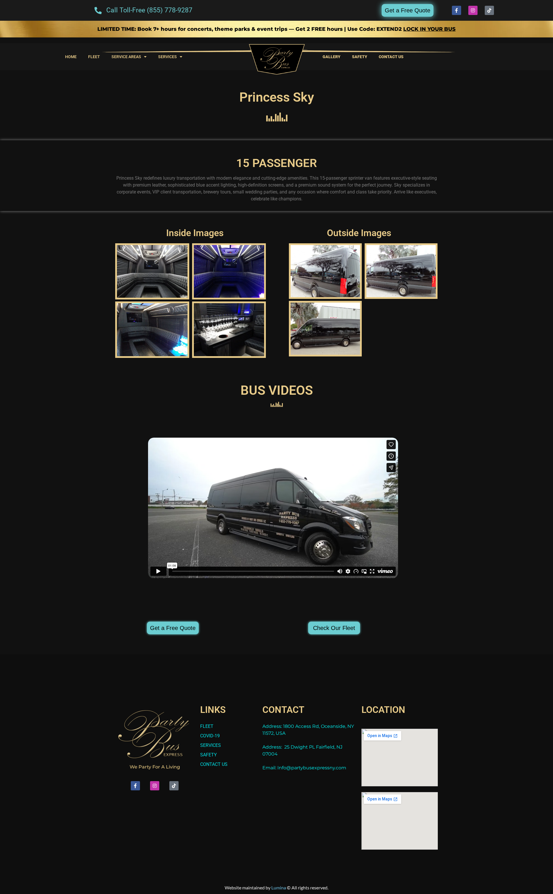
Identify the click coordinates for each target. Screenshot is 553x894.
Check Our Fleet (334, 628)
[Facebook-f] (456, 10)
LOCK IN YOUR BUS (429, 29)
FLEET (94, 56)
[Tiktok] (489, 10)
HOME (71, 56)
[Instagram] (473, 10)
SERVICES (167, 56)
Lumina (278, 887)
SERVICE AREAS (126, 56)
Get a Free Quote (407, 10)
